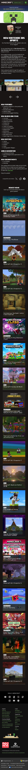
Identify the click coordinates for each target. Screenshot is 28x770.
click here (10, 170)
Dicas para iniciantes (19, 716)
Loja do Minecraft (18, 712)
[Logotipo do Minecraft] (7, 3)
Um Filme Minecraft (6, 727)
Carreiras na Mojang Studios (7, 724)
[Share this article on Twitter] (16, 179)
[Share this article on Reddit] (20, 179)
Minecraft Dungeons (6, 713)
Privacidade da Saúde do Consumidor (17, 763)
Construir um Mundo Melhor (7, 725)
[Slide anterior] (10, 97)
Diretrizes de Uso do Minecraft (8, 752)
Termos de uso (4, 765)
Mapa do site (17, 720)
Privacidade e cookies (5, 763)
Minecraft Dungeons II (6, 712)
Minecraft (4, 710)
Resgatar (16, 729)
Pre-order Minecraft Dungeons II (13, 9)
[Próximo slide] (17, 97)
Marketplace (17, 710)
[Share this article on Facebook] (24, 179)
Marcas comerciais (11, 765)
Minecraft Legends (5, 715)
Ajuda (16, 717)
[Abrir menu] (25, 2)
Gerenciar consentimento (20, 752)
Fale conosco (17, 724)
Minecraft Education (6, 716)
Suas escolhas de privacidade (16, 767)
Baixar (16, 722)
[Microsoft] (24, 761)
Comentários (17, 719)
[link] (5, 697)
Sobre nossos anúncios (20, 765)
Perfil (16, 728)
